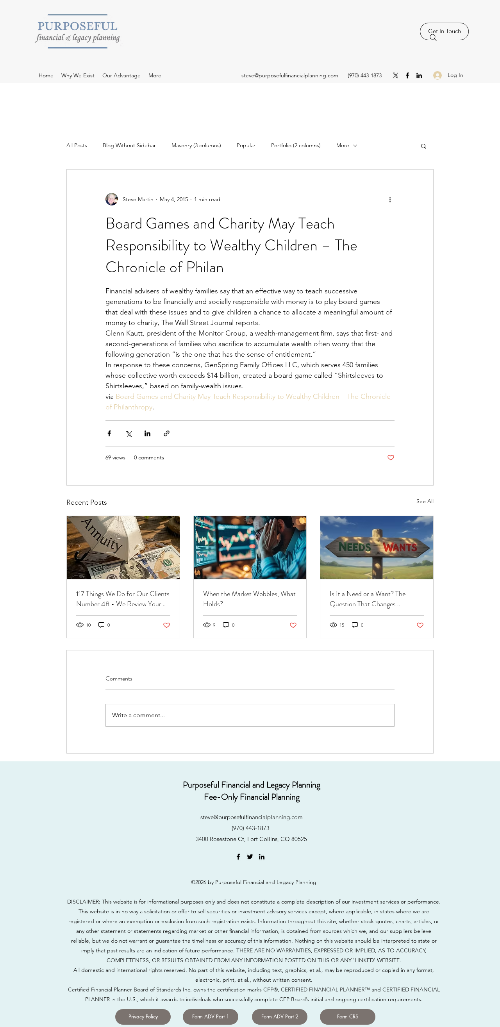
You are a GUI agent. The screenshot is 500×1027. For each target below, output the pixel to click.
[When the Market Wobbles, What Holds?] (250, 547)
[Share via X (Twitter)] (128, 433)
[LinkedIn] (419, 75)
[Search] (433, 37)
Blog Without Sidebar (129, 145)
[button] (423, 146)
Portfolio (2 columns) (296, 145)
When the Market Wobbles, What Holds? (249, 599)
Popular (246, 145)
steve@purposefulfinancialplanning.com (289, 75)
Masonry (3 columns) (196, 145)
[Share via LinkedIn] (147, 433)
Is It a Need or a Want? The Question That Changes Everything (367, 599)
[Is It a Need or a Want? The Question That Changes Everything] (376, 547)
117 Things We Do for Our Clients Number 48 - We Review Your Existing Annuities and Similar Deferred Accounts (123, 599)
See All (425, 501)
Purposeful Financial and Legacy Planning (251, 785)
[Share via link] (166, 433)
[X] (396, 75)
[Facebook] (407, 75)
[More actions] (390, 199)
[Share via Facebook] (109, 433)
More (342, 145)
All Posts (76, 145)
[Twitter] (250, 857)
